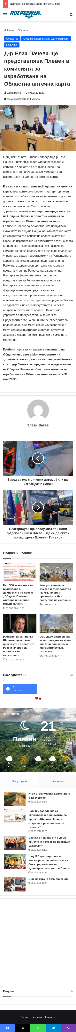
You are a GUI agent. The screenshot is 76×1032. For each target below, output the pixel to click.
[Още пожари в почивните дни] (15, 884)
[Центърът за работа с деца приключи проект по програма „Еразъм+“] (15, 843)
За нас (25, 1017)
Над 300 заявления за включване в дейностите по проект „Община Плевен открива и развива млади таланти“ (47, 819)
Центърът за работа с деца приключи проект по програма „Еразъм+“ (49, 841)
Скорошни (57, 781)
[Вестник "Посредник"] (25, 15)
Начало (11, 30)
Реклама (37, 1017)
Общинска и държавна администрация (46, 38)
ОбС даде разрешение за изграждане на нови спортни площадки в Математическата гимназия (55, 644)
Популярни (19, 781)
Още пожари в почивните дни (48, 878)
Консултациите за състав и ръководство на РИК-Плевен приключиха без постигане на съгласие (55, 592)
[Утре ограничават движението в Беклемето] (15, 799)
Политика (11, 44)
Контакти (49, 1017)
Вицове (8, 991)
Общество (24, 30)
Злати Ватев (14, 92)
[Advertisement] (38, 940)
